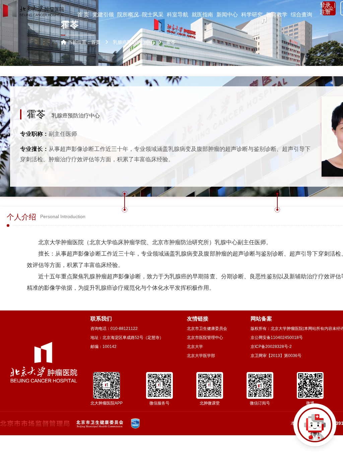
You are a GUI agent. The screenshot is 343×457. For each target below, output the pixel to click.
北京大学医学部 (201, 355)
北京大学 (195, 346)
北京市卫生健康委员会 (207, 328)
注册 (325, 12)
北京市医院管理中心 (205, 337)
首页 (95, 42)
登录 (325, 5)
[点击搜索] (314, 428)
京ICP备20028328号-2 (271, 346)
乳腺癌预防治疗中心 (76, 115)
